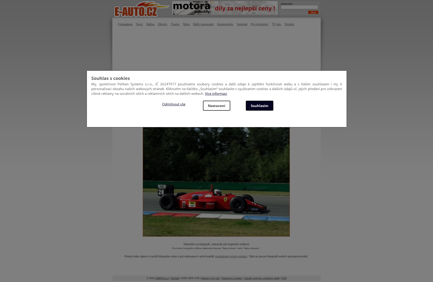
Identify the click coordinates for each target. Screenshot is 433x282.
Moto (186, 24)
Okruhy (162, 24)
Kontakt (175, 278)
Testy (139, 24)
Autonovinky (225, 24)
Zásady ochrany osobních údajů (262, 278)
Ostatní (289, 24)
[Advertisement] (216, 66)
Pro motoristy (259, 24)
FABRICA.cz (162, 278)
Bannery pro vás (210, 278)
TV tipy (276, 24)
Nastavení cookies (232, 278)
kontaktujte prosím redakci (231, 256)
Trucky (175, 24)
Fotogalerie (125, 24)
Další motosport (203, 24)
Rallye (150, 24)
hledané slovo (287, 3)
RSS (284, 278)
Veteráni (242, 24)
